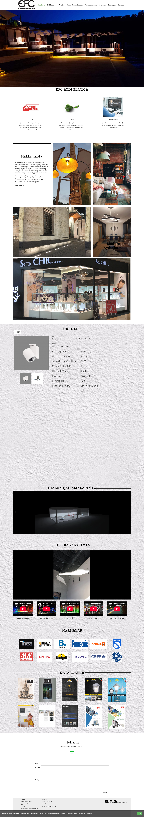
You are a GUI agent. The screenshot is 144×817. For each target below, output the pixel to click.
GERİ (18, 332)
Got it (139, 813)
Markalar (102, 5)
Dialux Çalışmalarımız (75, 5)
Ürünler (61, 5)
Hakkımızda (51, 5)
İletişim (121, 5)
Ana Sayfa (41, 5)
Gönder (105, 792)
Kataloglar (112, 5)
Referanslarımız (91, 5)
